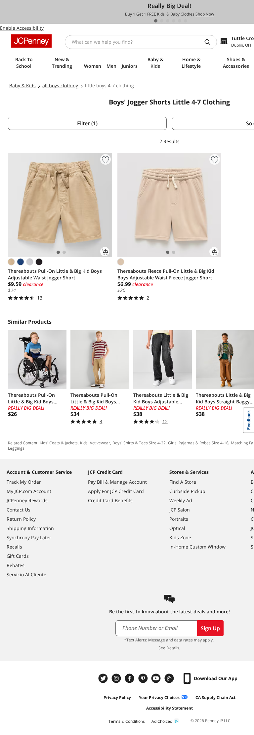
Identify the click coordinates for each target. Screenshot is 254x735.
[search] (210, 42)
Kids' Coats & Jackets (59, 443)
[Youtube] (156, 678)
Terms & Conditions (126, 721)
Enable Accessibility (22, 28)
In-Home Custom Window (197, 547)
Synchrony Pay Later (29, 537)
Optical (177, 528)
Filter (87, 123)
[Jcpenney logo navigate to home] (31, 41)
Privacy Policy (117, 697)
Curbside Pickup (187, 491)
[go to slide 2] (161, 20)
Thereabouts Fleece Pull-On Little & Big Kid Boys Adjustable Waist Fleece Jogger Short (165, 274)
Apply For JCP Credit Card (116, 491)
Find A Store (182, 482)
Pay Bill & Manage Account (117, 482)
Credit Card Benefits (110, 500)
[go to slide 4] (173, 20)
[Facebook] (130, 678)
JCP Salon (179, 510)
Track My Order (24, 482)
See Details (168, 648)
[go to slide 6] (185, 20)
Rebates (15, 565)
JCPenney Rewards (27, 500)
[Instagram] (117, 678)
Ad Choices (161, 721)
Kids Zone (180, 537)
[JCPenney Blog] (170, 678)
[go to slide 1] (155, 20)
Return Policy (21, 519)
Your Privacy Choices (159, 697)
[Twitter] (103, 678)
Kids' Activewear (95, 443)
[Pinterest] (143, 678)
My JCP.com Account (29, 491)
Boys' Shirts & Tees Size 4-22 (139, 443)
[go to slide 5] (179, 20)
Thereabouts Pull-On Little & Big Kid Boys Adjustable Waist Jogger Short (55, 274)
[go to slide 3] (167, 20)
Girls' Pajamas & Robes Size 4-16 (198, 443)
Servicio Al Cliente (26, 574)
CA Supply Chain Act (215, 697)
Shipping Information (30, 528)
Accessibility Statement (169, 708)
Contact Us (18, 510)
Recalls (14, 547)
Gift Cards (18, 556)
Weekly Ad (180, 500)
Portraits (178, 519)
